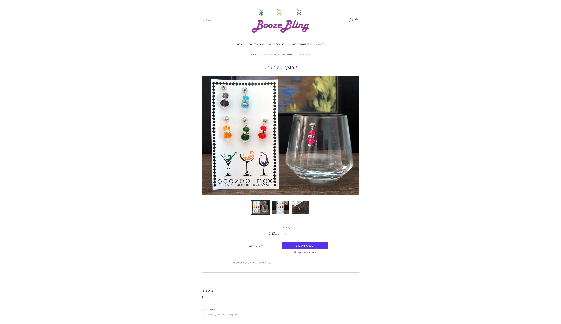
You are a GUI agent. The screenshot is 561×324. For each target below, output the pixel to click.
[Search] (203, 20)
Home (240, 44)
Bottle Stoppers (301, 44)
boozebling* (212, 314)
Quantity (286, 227)
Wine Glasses (277, 44)
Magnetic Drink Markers (283, 54)
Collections (264, 54)
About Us (213, 309)
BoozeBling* (256, 44)
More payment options (305, 252)
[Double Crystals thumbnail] (260, 207)
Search (204, 309)
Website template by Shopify (228, 314)
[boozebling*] (280, 20)
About (320, 44)
